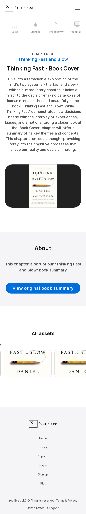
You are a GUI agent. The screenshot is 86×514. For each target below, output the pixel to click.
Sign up (43, 474)
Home (43, 438)
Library (43, 447)
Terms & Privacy (66, 500)
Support (43, 456)
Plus (43, 483)
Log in (43, 465)
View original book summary (43, 288)
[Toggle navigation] (77, 8)
